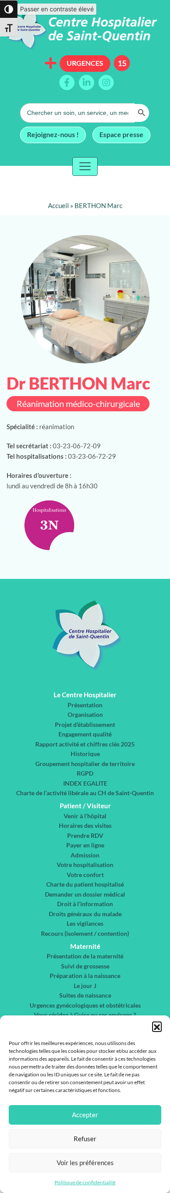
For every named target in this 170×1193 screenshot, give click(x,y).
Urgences (85, 63)
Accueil (58, 205)
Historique (85, 753)
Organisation (85, 714)
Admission (85, 855)
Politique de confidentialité (85, 1182)
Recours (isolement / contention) (85, 933)
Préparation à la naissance (85, 975)
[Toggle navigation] (84, 166)
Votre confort (85, 874)
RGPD (85, 773)
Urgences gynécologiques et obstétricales (85, 1005)
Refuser (85, 1139)
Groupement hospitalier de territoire (85, 763)
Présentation (85, 705)
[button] (157, 1026)
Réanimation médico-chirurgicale (78, 404)
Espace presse (121, 134)
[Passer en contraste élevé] (8, 9)
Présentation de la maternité (85, 956)
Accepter (85, 1115)
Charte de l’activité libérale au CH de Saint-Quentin (85, 792)
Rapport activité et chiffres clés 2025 (85, 744)
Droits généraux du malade (85, 913)
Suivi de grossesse (85, 966)
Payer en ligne (85, 845)
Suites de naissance (85, 995)
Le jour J (85, 985)
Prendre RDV (85, 835)
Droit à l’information (85, 903)
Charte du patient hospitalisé (85, 884)
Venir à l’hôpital (85, 816)
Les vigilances (85, 923)
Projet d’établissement (85, 724)
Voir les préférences (85, 1162)
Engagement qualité (85, 734)
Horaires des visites (85, 825)
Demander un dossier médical (85, 894)
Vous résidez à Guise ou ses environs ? (85, 1014)
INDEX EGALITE (85, 783)
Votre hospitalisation (85, 864)
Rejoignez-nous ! (53, 134)
